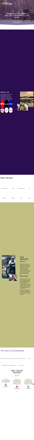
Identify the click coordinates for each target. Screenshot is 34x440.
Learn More (21, 294)
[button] (0, 384)
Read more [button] (17, 384)
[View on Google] (6, 385)
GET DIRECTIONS (17, 22)
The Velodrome (2, 95)
